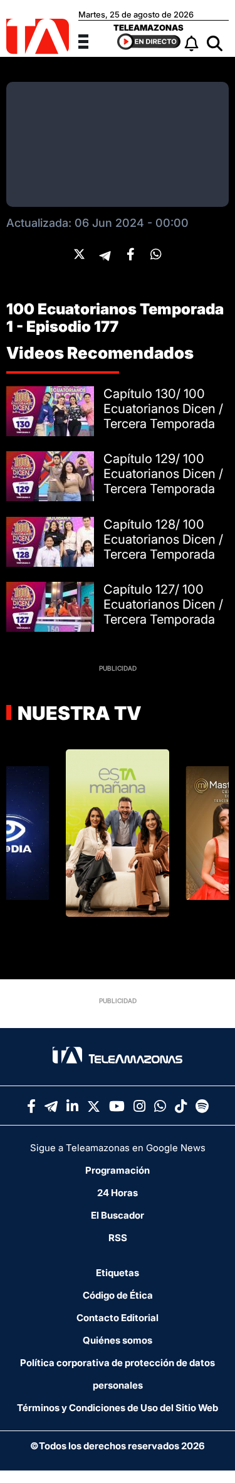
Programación (117, 1170)
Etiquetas (117, 1273)
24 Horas (117, 1193)
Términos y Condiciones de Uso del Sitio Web (117, 1408)
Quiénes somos (117, 1340)
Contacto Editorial (117, 1318)
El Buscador (117, 1215)
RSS (117, 1238)
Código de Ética (118, 1295)
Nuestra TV (78, 713)
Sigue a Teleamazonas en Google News (118, 1148)
